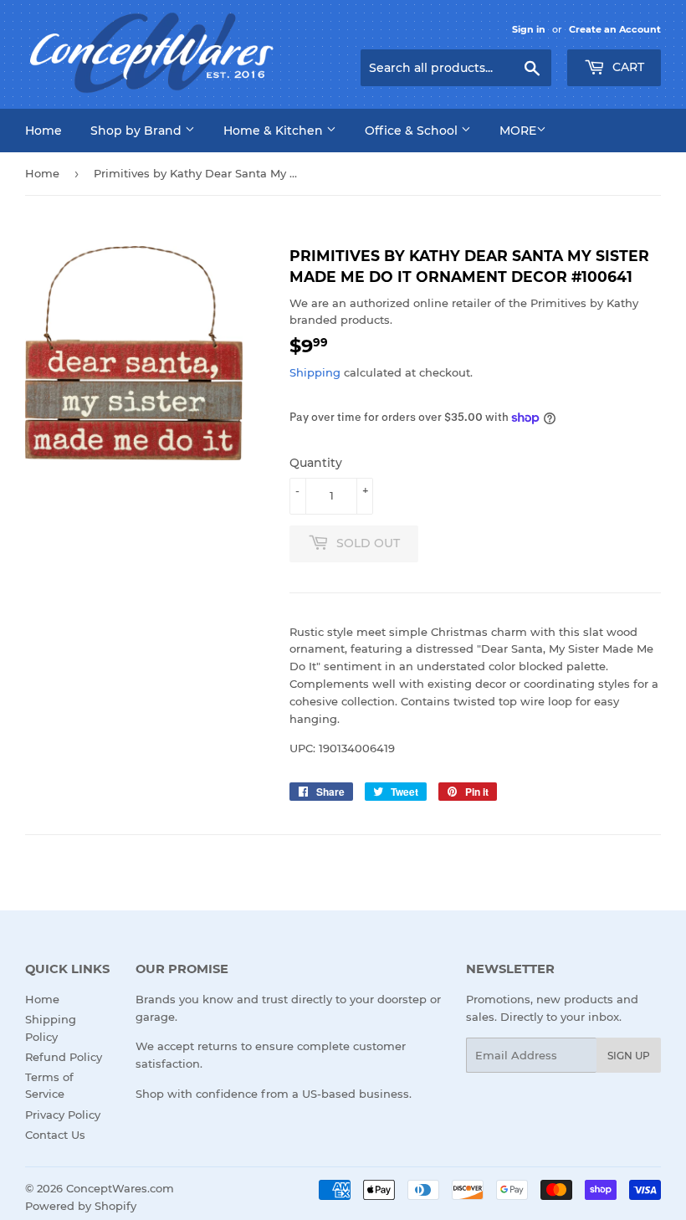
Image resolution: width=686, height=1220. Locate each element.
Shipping (314, 372)
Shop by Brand (137, 130)
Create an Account (615, 29)
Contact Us (55, 1134)
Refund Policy (63, 1057)
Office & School (413, 130)
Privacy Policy (62, 1114)
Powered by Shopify (80, 1205)
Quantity (315, 462)
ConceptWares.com (120, 1188)
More (517, 130)
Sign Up (628, 1055)
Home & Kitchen (274, 130)
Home (43, 130)
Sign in (528, 29)
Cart (626, 66)
